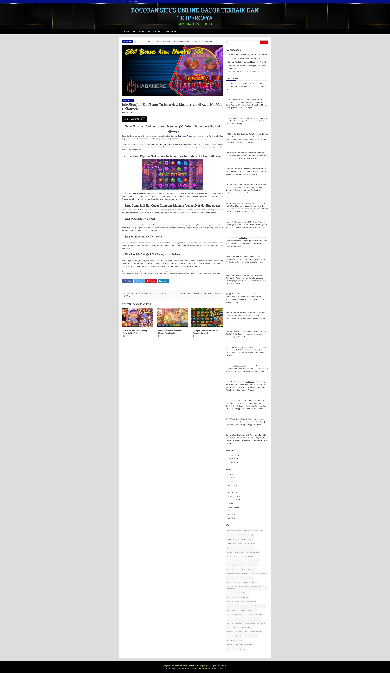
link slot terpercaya (247, 569)
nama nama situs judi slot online (238, 573)
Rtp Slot (236, 99)
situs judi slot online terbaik (236, 593)
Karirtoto (229, 185)
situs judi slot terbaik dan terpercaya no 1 (241, 601)
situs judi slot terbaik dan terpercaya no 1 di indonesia (246, 606)
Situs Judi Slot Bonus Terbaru (181, 136)
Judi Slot (236, 153)
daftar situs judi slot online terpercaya (240, 539)
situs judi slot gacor (234, 582)
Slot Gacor (250, 382)
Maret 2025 (232, 485)
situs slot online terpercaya (255, 623)
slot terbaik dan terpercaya (236, 649)
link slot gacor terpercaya (236, 565)
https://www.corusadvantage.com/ (246, 400)
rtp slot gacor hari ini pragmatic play (239, 578)
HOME (126, 31)
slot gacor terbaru (256, 631)
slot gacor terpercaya (234, 636)
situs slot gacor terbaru (256, 614)
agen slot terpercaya (234, 530)
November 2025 (234, 474)
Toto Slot (236, 435)
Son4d (228, 275)
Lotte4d (229, 331)
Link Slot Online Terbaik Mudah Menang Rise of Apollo (170, 332)
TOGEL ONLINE (170, 31)
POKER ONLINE (154, 31)
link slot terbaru (232, 569)
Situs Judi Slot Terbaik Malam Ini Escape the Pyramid (205, 332)
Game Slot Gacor (166, 144)
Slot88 (228, 83)
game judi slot (250, 543)
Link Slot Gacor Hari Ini (234, 169)
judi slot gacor (232, 556)
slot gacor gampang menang (237, 631)
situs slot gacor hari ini (248, 610)
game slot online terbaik (235, 552)
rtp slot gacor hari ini (259, 573)
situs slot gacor (232, 610)
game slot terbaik (253, 552)
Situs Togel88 (138, 193)
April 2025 (232, 481)
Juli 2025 (231, 478)
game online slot (233, 548)
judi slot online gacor (247, 556)
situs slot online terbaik (235, 623)
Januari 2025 (232, 492)
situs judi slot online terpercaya (238, 597)
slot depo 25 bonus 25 (180, 273)
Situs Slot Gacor (242, 134)
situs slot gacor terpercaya (236, 618)
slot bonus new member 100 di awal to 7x (160, 273)
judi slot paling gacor (234, 560)
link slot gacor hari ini (252, 560)
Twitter (140, 281)
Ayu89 (228, 294)
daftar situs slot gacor (234, 543)
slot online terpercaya (234, 640)
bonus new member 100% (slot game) (155, 271)
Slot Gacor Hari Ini (239, 366)
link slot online (253, 565)
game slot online (247, 548)
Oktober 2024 (233, 503)
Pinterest (151, 281)
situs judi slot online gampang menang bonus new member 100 (186, 271)
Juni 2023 (231, 514)
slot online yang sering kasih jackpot (239, 644)
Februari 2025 (233, 489)
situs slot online (254, 618)
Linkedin (164, 281)
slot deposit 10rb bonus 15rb (195, 273)
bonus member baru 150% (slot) (134, 271)
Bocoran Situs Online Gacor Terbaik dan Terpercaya (195, 14)
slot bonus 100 (210, 271)
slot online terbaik (251, 636)
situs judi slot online (251, 582)
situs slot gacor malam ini (236, 614)
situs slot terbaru (247, 627)
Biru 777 (229, 419)
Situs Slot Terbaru (256, 118)
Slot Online (243, 238)
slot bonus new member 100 (138, 273)
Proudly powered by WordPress (178, 668)
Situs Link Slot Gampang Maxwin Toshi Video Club (246, 72)
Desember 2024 (234, 496)
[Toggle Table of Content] (142, 119)
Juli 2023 (231, 511)
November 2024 (234, 500)
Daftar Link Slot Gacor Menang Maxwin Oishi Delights (135, 332)
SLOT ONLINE (138, 31)
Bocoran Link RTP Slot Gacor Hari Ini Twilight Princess (199, 293)
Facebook (128, 281)
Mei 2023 (231, 518)
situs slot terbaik (233, 627)
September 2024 (234, 507)
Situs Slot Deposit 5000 (252, 203)
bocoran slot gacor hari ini (253, 530)
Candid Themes (218, 668)
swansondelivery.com (251, 256)
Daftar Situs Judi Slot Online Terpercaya (240, 347)
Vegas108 (229, 222)
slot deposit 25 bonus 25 (212, 273)
